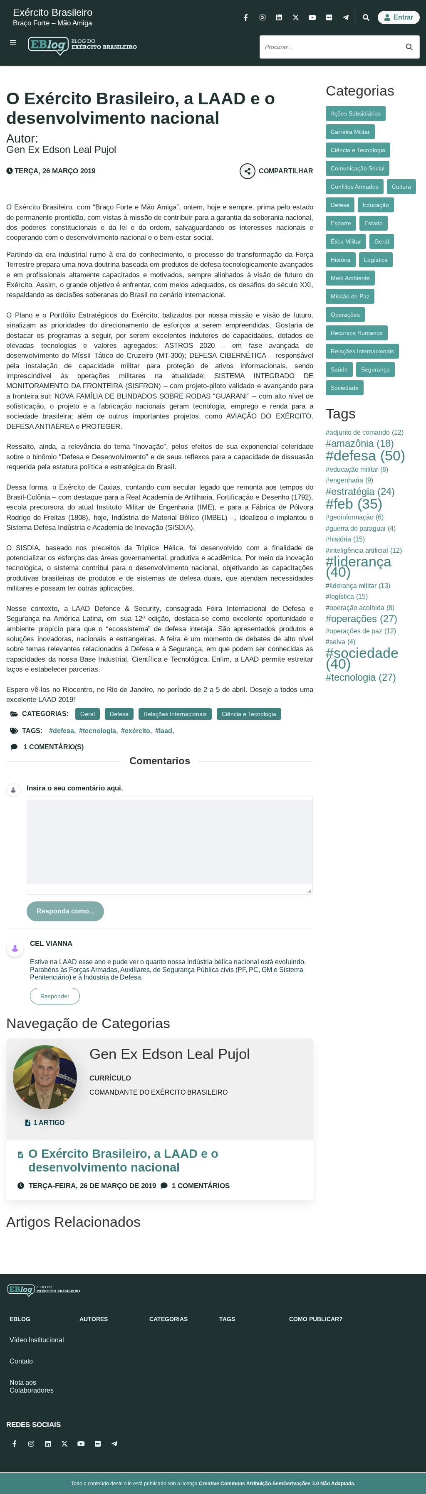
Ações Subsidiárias (356, 113)
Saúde (339, 369)
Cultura (401, 186)
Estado (373, 223)
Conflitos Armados (355, 186)
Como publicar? (316, 1319)
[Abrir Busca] (366, 17)
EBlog (20, 1319)
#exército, (136, 730)
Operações (345, 314)
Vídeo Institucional (37, 1340)
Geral (87, 714)
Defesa (119, 714)
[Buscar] (409, 47)
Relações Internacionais (175, 714)
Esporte (341, 223)
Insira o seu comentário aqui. (75, 788)
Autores (93, 1319)
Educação (376, 205)
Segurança (375, 369)
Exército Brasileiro (52, 12)
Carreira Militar (350, 131)
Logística (376, 259)
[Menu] (13, 42)
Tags (227, 1319)
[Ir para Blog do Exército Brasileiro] (82, 48)
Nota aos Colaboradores (32, 1386)
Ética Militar (346, 241)
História (341, 259)
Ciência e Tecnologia (249, 714)
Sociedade (345, 387)
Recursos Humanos (357, 333)
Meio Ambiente (350, 278)
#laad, (164, 730)
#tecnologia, (98, 730)
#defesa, (62, 730)
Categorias (168, 1319)
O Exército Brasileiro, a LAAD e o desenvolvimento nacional (123, 1160)
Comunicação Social (357, 168)
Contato (21, 1361)
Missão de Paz (350, 296)
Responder (54, 996)
